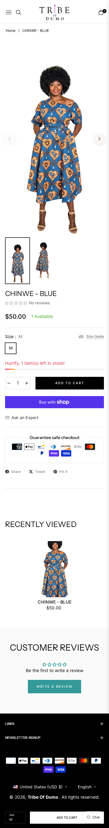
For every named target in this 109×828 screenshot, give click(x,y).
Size (11, 814)
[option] (54, 137)
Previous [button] (9, 138)
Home (10, 30)
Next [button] (99, 138)
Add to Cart (67, 817)
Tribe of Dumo (43, 797)
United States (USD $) (41, 786)
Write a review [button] (54, 686)
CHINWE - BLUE (54, 602)
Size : (13, 336)
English (85, 786)
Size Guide (95, 336)
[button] (16, 303)
